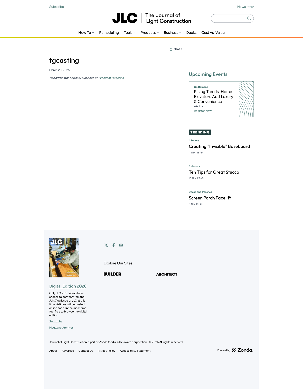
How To (84, 33)
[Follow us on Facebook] (113, 245)
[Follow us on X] (106, 245)
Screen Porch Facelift (210, 198)
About (53, 350)
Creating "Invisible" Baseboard (219, 146)
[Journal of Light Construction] (151, 18)
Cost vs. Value (213, 33)
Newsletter (245, 7)
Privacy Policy (106, 350)
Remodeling (109, 33)
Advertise (68, 350)
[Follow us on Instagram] (121, 245)
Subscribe (56, 7)
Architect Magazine (111, 78)
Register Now (203, 111)
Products (148, 33)
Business (171, 33)
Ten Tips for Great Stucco (214, 172)
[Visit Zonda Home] (235, 350)
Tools (128, 33)
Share (178, 49)
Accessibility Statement (135, 350)
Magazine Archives (61, 327)
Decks (191, 33)
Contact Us (86, 350)
